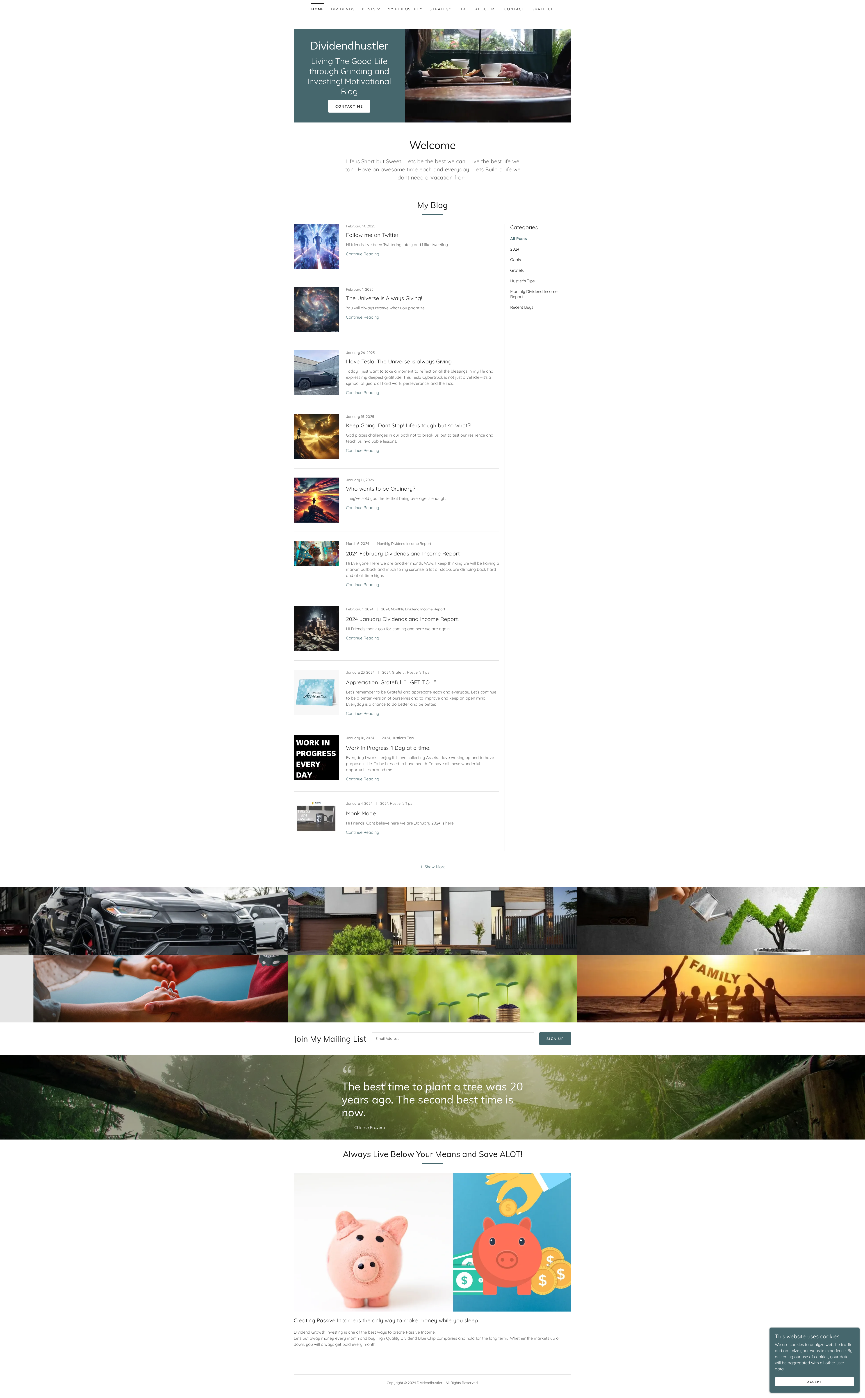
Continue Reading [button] (362, 253)
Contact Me (349, 106)
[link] (349, 48)
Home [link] (317, 9)
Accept (814, 1382)
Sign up (555, 1038)
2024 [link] (514, 249)
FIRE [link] (463, 9)
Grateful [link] (517, 270)
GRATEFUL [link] (542, 9)
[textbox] (453, 1038)
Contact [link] (514, 9)
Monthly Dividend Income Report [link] (534, 294)
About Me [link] (486, 9)
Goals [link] (515, 259)
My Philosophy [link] (405, 9)
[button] (371, 9)
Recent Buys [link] (521, 307)
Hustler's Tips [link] (522, 280)
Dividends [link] (343, 9)
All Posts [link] (518, 238)
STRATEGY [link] (440, 9)
